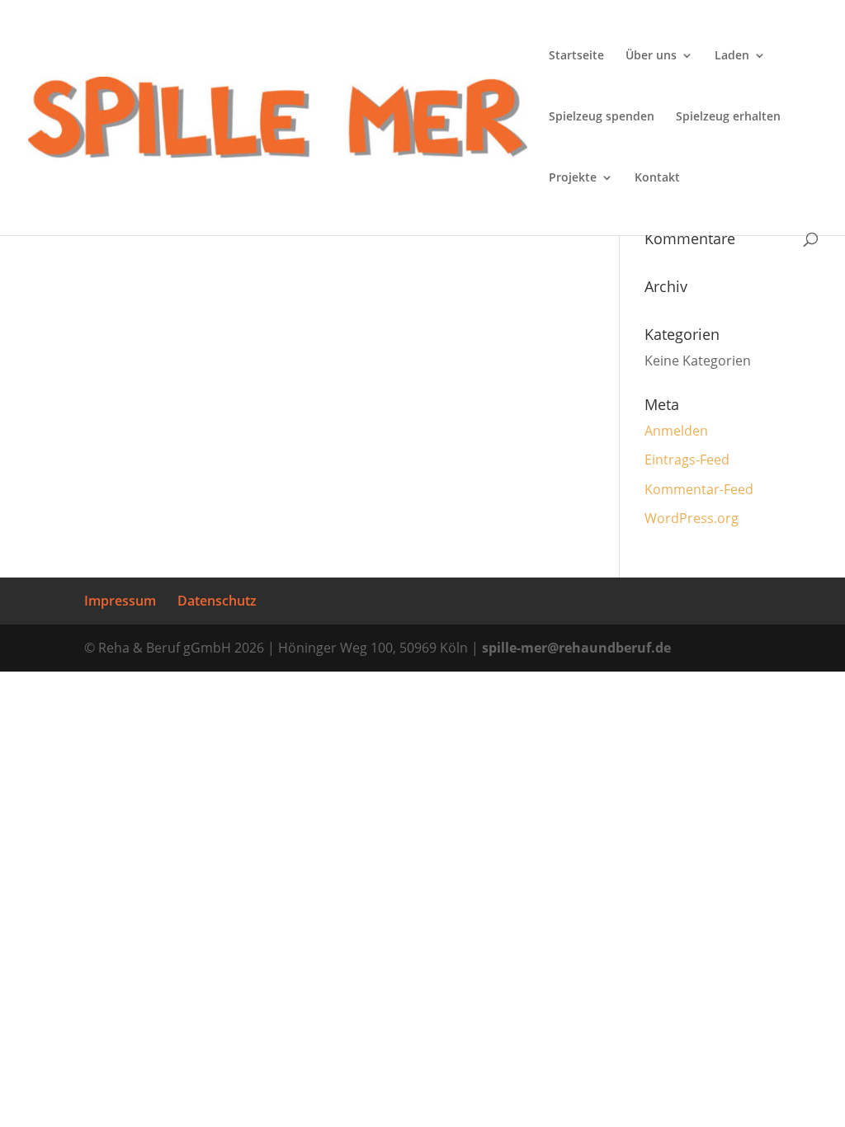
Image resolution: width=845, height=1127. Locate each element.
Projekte (573, 178)
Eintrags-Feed (686, 459)
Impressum (120, 601)
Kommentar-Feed (698, 489)
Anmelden (676, 431)
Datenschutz (217, 601)
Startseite (576, 56)
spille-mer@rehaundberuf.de (576, 648)
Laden (732, 56)
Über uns (651, 56)
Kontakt (657, 178)
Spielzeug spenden (601, 117)
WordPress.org (691, 518)
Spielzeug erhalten (728, 117)
